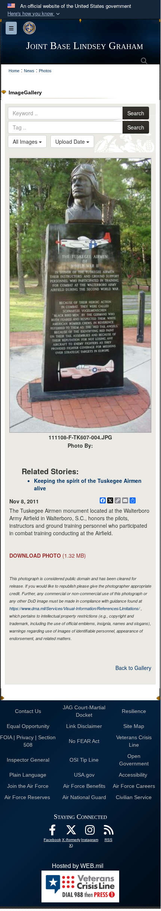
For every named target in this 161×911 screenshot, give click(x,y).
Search (135, 113)
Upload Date (70, 141)
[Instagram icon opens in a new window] (89, 832)
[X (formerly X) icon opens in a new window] (71, 832)
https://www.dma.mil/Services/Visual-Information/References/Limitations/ (74, 608)
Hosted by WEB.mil (77, 866)
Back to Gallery (133, 667)
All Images (26, 141)
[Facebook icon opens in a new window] (52, 832)
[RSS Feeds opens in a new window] (108, 832)
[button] (34, 14)
